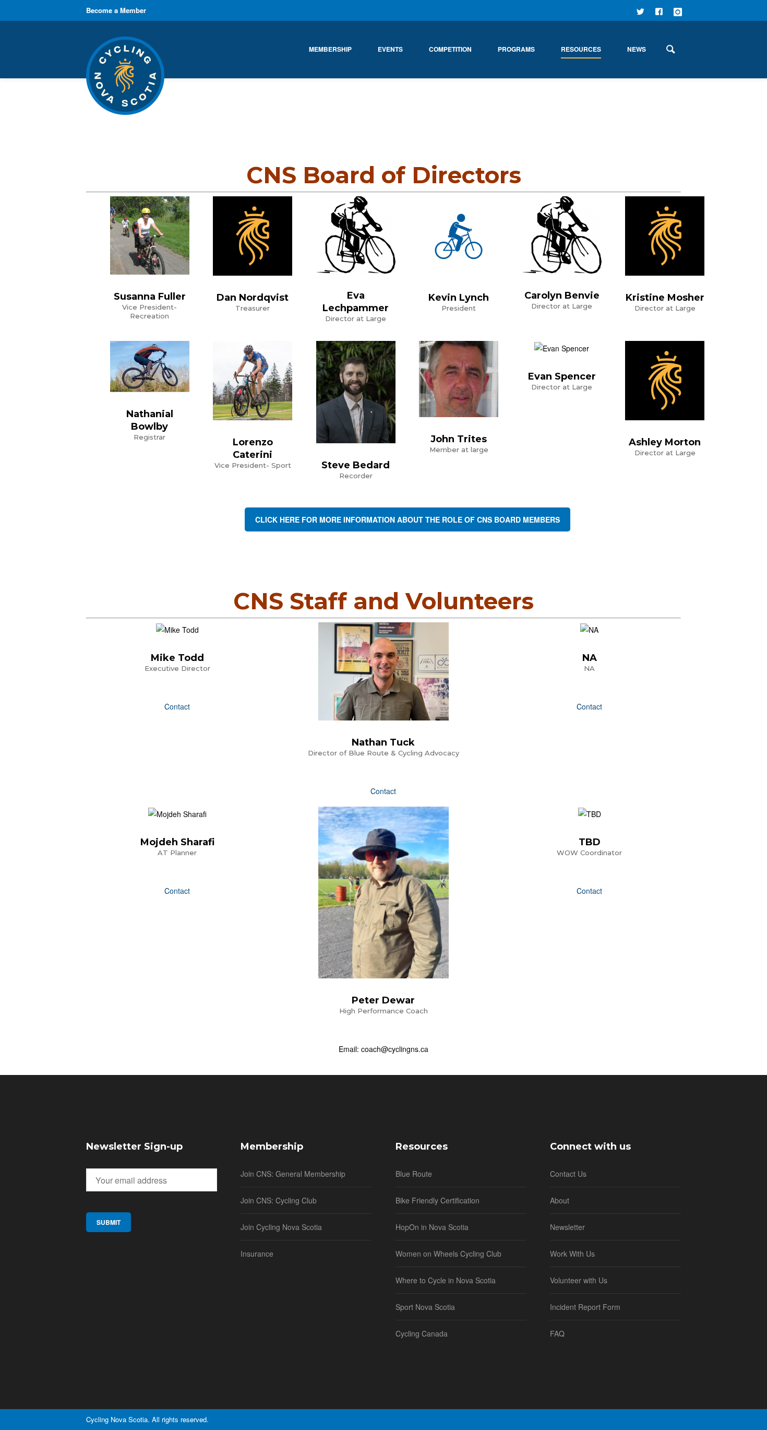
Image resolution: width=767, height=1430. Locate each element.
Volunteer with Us (578, 1280)
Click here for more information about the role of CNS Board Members (407, 519)
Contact (177, 706)
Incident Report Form (585, 1307)
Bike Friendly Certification (438, 1200)
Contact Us (568, 1173)
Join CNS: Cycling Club (279, 1200)
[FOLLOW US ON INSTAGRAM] (677, 10)
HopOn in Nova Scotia (432, 1227)
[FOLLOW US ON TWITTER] (640, 10)
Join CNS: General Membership (293, 1173)
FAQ (557, 1333)
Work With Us (572, 1253)
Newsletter (567, 1227)
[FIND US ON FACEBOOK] (659, 10)
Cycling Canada (422, 1333)
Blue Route (414, 1173)
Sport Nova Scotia (425, 1307)
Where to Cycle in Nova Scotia (446, 1280)
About (559, 1200)
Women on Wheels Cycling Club (448, 1253)
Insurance (257, 1253)
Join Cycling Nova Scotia (281, 1227)
